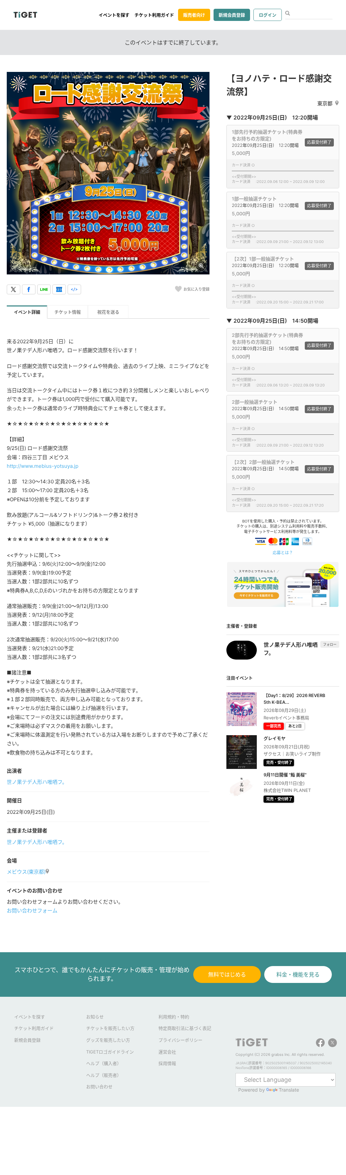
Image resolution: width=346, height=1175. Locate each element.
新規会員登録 (232, 15)
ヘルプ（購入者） (103, 1063)
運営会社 (167, 1051)
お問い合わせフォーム (32, 910)
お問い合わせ (99, 1086)
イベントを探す (114, 15)
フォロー (330, 644)
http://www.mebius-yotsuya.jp (42, 466)
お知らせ (95, 1016)
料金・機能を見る (298, 974)
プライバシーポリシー (180, 1040)
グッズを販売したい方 (108, 1040)
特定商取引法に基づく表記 (184, 1028)
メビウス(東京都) (26, 872)
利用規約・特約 (173, 1016)
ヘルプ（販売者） (103, 1075)
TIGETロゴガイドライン (110, 1051)
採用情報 (167, 1063)
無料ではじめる (227, 974)
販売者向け (194, 15)
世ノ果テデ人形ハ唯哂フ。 (37, 782)
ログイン (267, 15)
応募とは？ (283, 552)
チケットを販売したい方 (110, 1028)
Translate (289, 1090)
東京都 (324, 103)
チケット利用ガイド (154, 15)
